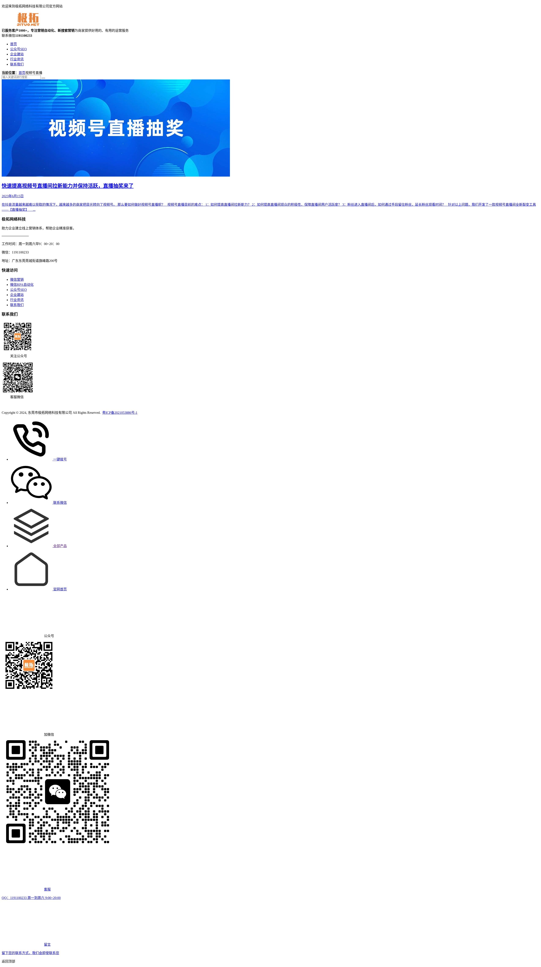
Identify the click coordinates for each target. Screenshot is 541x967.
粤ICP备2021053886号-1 (119, 412)
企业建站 (17, 54)
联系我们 (17, 64)
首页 (13, 44)
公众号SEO (18, 49)
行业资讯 (17, 59)
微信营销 (17, 279)
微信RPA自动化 (22, 284)
